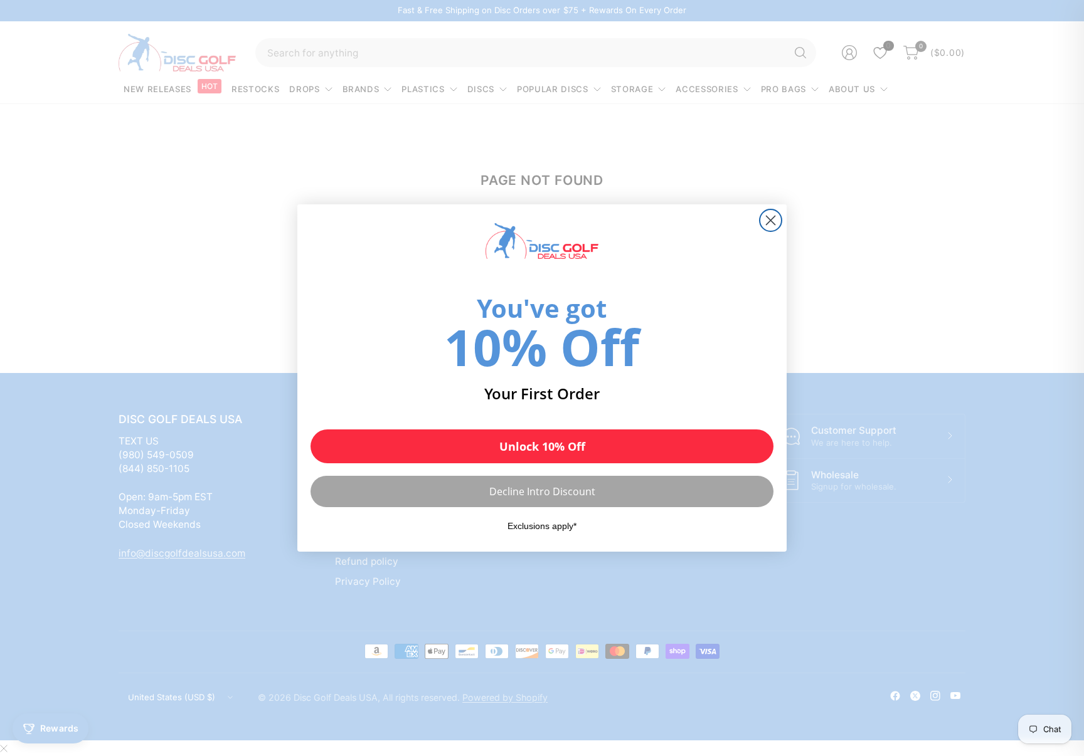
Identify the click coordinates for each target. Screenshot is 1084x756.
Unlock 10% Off (542, 446)
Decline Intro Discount (542, 491)
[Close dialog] (771, 220)
